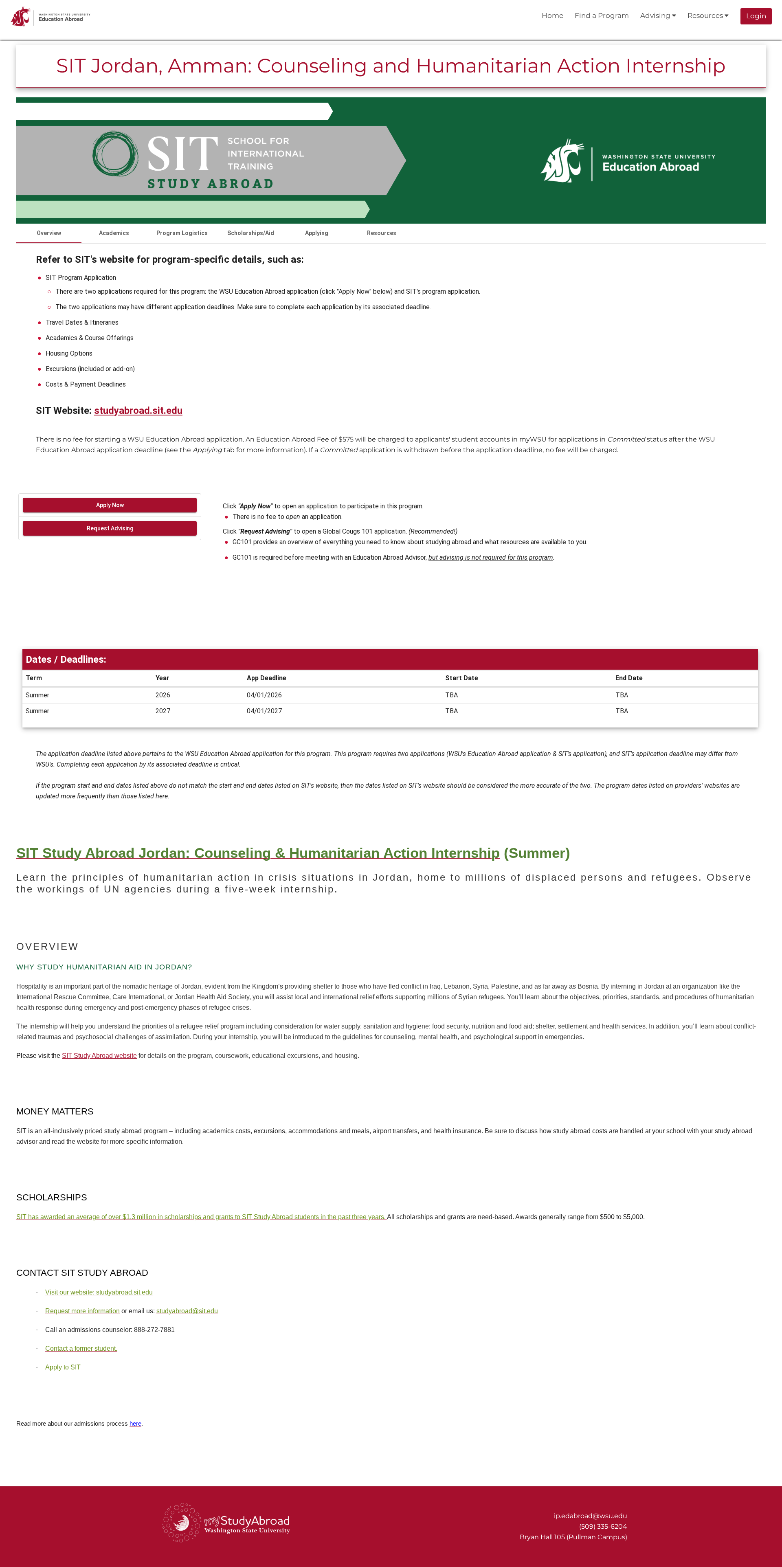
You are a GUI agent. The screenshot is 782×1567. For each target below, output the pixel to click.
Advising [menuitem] (656, 15)
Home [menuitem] (552, 15)
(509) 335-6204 (603, 1526)
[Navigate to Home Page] (50, 16)
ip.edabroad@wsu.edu (590, 1516)
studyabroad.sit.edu (138, 410)
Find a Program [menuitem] (602, 15)
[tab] (48, 233)
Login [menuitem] (756, 16)
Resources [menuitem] (706, 15)
